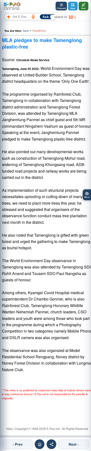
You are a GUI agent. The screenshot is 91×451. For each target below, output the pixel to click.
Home (26, 31)
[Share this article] (51, 444)
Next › (74, 444)
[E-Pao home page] (39, 444)
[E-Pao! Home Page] (12, 6)
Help (9, 428)
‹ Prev (18, 444)
